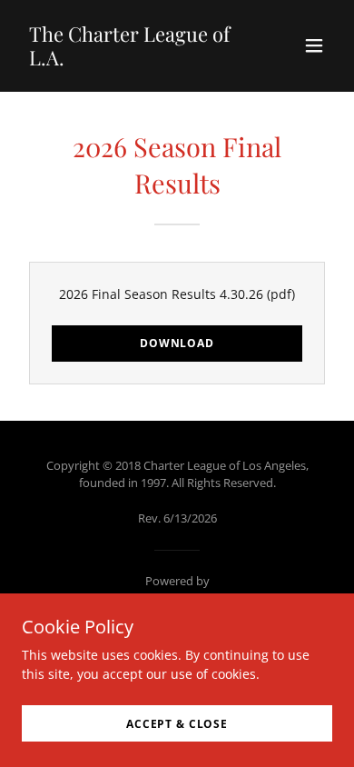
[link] (130, 60)
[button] (314, 45)
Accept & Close (177, 724)
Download (177, 343)
